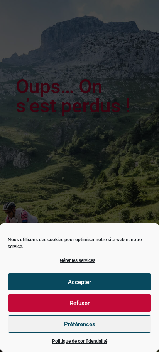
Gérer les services (77, 260)
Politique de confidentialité (79, 341)
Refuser (80, 303)
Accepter (79, 282)
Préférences (79, 324)
